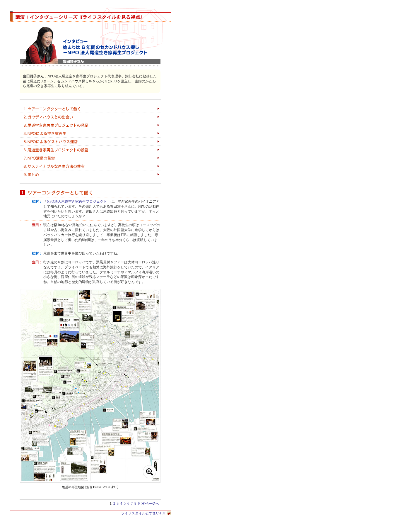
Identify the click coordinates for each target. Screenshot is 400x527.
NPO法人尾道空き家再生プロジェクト (77, 201)
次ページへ (150, 503)
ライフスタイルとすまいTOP (143, 513)
